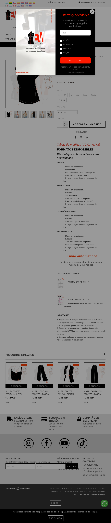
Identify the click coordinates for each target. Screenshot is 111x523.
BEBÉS (66, 40)
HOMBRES (68, 44)
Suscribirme (75, 60)
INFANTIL (67, 48)
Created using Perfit (75, 72)
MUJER (66, 52)
